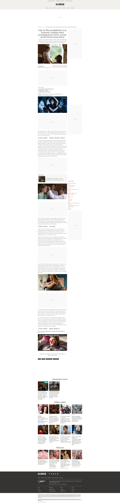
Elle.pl (39, 487)
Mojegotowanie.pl (51, 489)
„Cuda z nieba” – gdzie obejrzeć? (45, 91)
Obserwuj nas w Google (59, 66)
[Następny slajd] (82, 454)
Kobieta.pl (61, 489)
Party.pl (39, 489)
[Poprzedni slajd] (38, 454)
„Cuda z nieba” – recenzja (43, 90)
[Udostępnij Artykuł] (65, 66)
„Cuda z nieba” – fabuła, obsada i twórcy (46, 88)
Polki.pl (61, 487)
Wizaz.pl (73, 489)
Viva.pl (73, 487)
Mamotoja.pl (51, 487)
